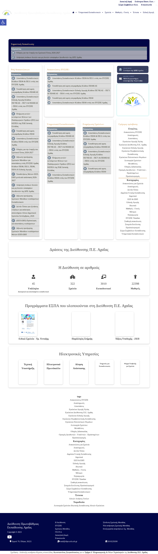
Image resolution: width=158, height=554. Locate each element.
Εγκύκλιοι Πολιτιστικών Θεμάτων (132, 157)
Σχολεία (108, 12)
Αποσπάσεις (133, 138)
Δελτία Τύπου (132, 190)
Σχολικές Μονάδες (62, 529)
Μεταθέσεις (133, 164)
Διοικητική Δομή (61, 535)
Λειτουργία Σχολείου (62, 506)
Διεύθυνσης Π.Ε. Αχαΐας (137, 552)
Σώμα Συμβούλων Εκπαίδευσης (132, 231)
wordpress (32, 552)
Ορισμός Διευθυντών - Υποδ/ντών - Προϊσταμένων (79, 435)
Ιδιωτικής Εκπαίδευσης (80, 506)
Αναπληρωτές (132, 135)
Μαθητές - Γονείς (122, 12)
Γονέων (86, 499)
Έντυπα (136, 12)
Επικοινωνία (60, 538)
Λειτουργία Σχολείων (132, 160)
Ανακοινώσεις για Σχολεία (132, 183)
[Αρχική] (75, 12)
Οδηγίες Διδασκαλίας (132, 167)
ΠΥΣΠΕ (58, 526)
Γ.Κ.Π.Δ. (58, 532)
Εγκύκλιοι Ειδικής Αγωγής (132, 148)
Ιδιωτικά (132, 205)
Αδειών (72, 499)
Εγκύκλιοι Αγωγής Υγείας (133, 141)
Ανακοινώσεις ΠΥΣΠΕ (133, 132)
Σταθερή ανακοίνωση (132, 221)
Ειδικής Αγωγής (133, 202)
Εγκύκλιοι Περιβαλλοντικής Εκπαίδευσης (79, 419)
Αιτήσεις (79, 499)
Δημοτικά (133, 196)
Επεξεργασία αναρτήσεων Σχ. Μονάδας (118, 529)
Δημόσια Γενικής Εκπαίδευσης (133, 193)
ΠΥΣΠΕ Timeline (133, 218)
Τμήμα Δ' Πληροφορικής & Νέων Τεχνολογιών (104, 552)
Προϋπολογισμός (133, 176)
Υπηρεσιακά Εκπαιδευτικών (89, 12)
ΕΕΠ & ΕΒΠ (133, 199)
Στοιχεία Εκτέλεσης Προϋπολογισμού (79, 485)
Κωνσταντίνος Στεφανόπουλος (66, 552)
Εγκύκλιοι (100, 506)
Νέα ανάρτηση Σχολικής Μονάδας (116, 526)
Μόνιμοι (132, 212)
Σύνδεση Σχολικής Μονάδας (114, 522)
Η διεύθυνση (60, 522)
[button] (3, 22)
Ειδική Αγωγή (148, 12)
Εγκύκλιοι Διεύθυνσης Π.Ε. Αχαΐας (133, 145)
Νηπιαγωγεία (133, 215)
